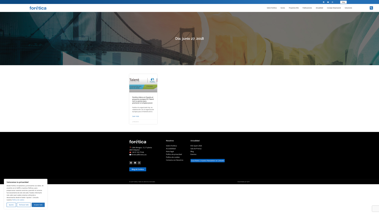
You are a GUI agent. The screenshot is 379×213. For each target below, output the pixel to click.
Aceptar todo (38, 205)
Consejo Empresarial (334, 8)
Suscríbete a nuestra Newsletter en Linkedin (207, 161)
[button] (371, 8)
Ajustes (11, 205)
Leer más (135, 116)
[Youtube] (328, 2)
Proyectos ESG (294, 8)
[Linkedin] (323, 2)
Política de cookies (18, 200)
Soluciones (348, 8)
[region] (25, 194)
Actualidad (319, 8)
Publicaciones (307, 8)
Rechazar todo (24, 205)
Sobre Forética (272, 8)
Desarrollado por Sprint (243, 181)
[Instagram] (332, 2)
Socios (283, 8)
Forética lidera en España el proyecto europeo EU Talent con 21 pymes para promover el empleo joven (143, 100)
